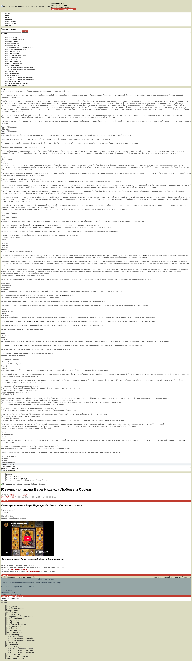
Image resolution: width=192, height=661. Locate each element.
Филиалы (9, 19)
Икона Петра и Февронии (15, 55)
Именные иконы (12, 45)
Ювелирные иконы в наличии (22, 79)
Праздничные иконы (13, 63)
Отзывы (8, 17)
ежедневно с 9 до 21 (59, 5)
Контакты (9, 25)
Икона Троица (11, 59)
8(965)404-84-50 (57, 3)
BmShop (32, 586)
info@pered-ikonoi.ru (46, 579)
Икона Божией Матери (14, 39)
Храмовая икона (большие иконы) (19, 47)
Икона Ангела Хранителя (15, 49)
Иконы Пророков (12, 53)
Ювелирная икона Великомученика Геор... (20, 577)
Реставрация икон (12, 81)
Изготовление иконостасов (16, 83)
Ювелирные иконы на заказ (21, 77)
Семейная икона (12, 43)
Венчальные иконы (13, 57)
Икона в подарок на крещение (22, 69)
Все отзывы (6, 466)
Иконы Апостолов (12, 51)
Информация (10, 21)
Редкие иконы (11, 71)
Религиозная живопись (14, 85)
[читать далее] (117, 95)
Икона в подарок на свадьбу (21, 67)
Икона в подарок (12, 65)
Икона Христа (11, 37)
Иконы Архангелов (13, 61)
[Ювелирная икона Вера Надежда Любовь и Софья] (23, 484)
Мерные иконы (11, 41)
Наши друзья (10, 23)
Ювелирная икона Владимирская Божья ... (171, 577)
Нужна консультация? (10, 598)
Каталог (8, 13)
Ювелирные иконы (13, 75)
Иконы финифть (12, 73)
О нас (7, 15)
